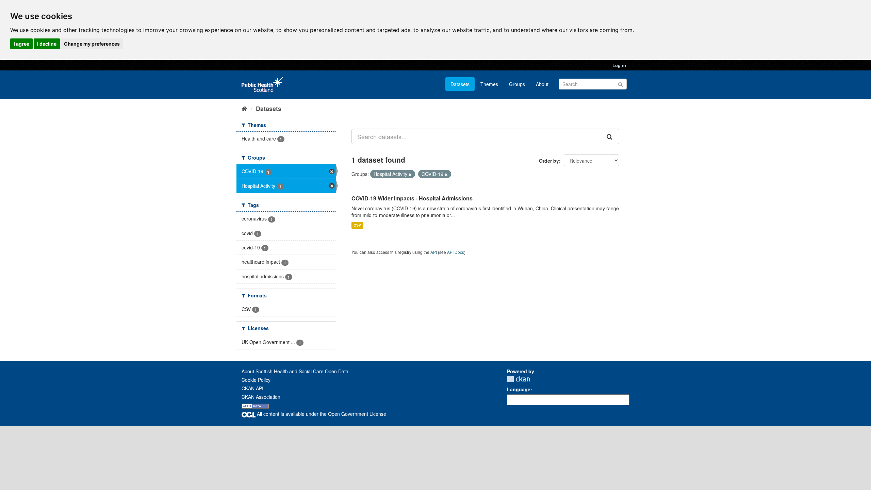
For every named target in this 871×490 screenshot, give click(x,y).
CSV (357, 225)
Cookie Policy (256, 379)
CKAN (518, 378)
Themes (489, 84)
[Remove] (410, 174)
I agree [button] (21, 44)
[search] (610, 136)
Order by (549, 160)
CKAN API (252, 388)
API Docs (455, 252)
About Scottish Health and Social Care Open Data (295, 371)
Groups (517, 84)
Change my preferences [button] (92, 44)
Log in (619, 65)
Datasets (460, 84)
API (433, 252)
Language (518, 389)
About (542, 84)
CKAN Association (261, 396)
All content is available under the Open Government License (321, 413)
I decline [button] (46, 44)
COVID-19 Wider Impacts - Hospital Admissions (412, 198)
